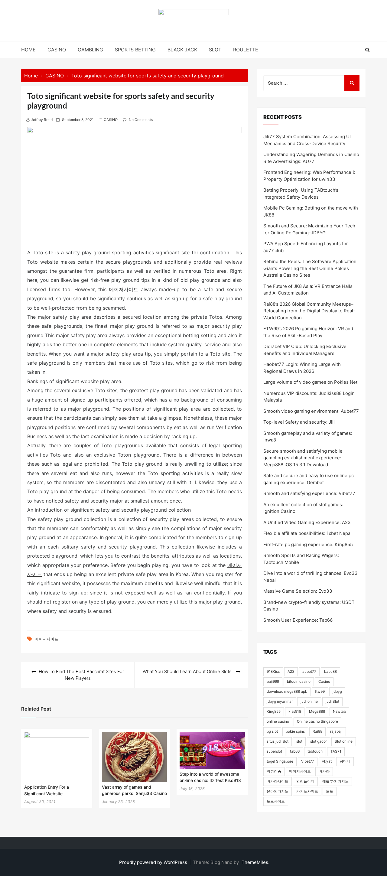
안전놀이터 (305, 781)
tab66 (295, 751)
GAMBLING (90, 50)
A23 (291, 671)
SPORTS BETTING (135, 50)
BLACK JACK (182, 50)
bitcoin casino (299, 681)
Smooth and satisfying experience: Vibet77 (309, 493)
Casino (324, 681)
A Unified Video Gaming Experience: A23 (307, 522)
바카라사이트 (277, 781)
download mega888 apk (287, 691)
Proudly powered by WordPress (153, 862)
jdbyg (337, 691)
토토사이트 (276, 801)
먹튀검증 (274, 771)
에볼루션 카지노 (335, 781)
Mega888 (317, 711)
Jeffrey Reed (42, 119)
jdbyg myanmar (280, 701)
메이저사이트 (46, 639)
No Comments (141, 119)
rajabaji (336, 731)
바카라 (324, 771)
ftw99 (320, 691)
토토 (329, 791)
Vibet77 (307, 761)
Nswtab (339, 711)
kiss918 (294, 711)
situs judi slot (277, 741)
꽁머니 (345, 761)
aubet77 (309, 671)
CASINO (56, 50)
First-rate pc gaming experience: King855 (308, 544)
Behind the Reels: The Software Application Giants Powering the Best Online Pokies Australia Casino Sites (309, 268)
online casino (278, 721)
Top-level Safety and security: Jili (299, 422)
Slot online (344, 741)
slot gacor (318, 741)
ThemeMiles (255, 862)
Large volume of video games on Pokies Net (310, 382)
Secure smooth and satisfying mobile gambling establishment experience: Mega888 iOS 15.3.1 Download (303, 457)
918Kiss (273, 671)
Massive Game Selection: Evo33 (297, 591)
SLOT (215, 50)
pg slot (272, 731)
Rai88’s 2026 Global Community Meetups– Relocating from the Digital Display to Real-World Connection (309, 311)
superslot (274, 751)
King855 (274, 711)
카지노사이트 (307, 791)
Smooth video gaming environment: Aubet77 (311, 411)
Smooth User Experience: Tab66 (298, 620)
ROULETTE (245, 50)
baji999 (273, 681)
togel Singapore (280, 761)
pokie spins (295, 731)
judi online (309, 701)
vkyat (327, 761)
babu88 (330, 671)
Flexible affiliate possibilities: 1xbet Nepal (307, 533)
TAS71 (335, 751)
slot (299, 741)
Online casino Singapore (317, 721)
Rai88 (317, 731)
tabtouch (315, 751)
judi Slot (332, 701)
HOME (28, 50)
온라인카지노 (277, 791)
